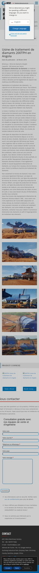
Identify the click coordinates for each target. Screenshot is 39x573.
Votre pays (6, 451)
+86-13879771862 (11, 542)
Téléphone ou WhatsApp (11, 444)
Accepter (8, 568)
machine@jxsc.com (13, 545)
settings (26, 564)
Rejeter (17, 568)
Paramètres (27, 568)
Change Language (19, 28)
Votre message (8, 458)
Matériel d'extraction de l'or (21, 3)
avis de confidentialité (12, 499)
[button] (37, 3)
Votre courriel (7, 438)
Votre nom (5, 431)
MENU (5, 3)
